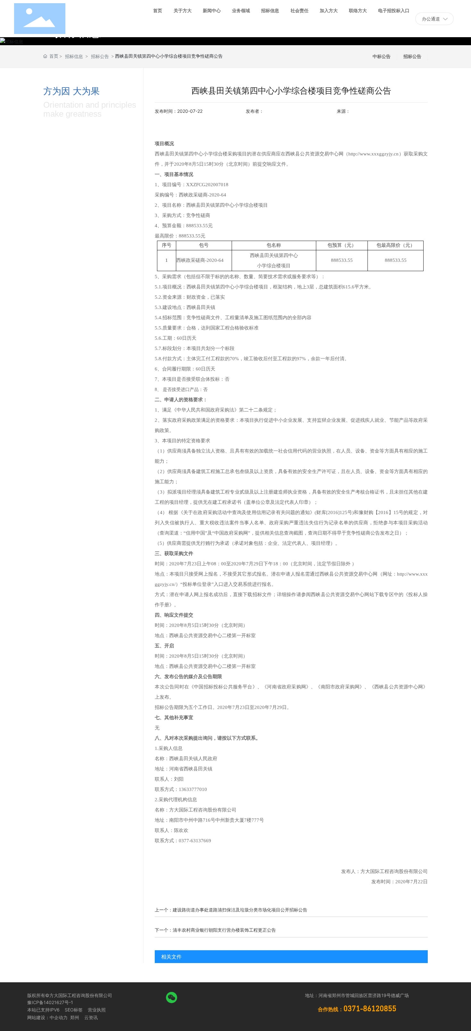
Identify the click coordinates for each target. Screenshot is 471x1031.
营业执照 (97, 1009)
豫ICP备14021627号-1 (50, 1002)
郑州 (74, 1017)
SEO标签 (74, 1009)
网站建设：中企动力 (47, 1017)
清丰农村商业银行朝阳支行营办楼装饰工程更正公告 (224, 930)
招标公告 (100, 56)
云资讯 (91, 1017)
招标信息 (74, 56)
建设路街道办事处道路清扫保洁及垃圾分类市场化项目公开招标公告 (240, 909)
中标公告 (382, 56)
